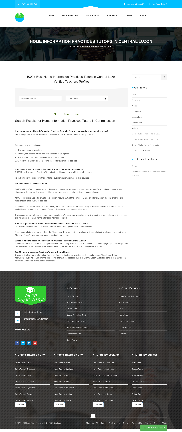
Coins (121, 309)
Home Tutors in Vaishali (101, 382)
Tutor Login (101, 423)
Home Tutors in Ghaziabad (64, 369)
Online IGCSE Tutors (141, 151)
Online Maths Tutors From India (145, 145)
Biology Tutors (137, 394)
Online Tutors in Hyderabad (25, 388)
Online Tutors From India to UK (145, 139)
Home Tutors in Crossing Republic (105, 375)
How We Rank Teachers (127, 321)
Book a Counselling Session (77, 315)
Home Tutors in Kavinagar (102, 394)
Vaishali (135, 128)
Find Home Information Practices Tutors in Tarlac (149, 174)
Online (66, 114)
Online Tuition (72, 309)
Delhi (134, 95)
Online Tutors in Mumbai (24, 400)
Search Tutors (70, 16)
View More (20, 405)
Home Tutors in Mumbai (62, 400)
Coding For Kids (125, 327)
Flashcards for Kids (74, 334)
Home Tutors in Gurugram (63, 382)
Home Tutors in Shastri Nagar (103, 369)
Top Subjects (92, 16)
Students (112, 16)
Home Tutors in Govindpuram (103, 363)
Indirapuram (137, 123)
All (55, 114)
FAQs (164, 423)
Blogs (143, 16)
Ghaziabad (136, 100)
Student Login (114, 423)
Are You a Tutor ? (159, 4)
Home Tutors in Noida (62, 363)
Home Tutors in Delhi (61, 375)
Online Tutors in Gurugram (24, 382)
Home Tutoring (72, 296)
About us (90, 423)
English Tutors (137, 388)
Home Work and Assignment (77, 327)
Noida (134, 106)
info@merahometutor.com (36, 319)
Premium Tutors (124, 302)
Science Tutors (137, 369)
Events (126, 423)
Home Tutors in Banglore (63, 394)
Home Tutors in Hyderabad (64, 388)
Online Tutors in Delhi (23, 375)
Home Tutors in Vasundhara (103, 400)
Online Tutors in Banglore (24, 394)
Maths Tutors (136, 363)
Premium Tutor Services (75, 302)
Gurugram (136, 111)
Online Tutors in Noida (23, 363)
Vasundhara (137, 117)
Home (51, 16)
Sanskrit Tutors (137, 400)
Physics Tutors (137, 375)
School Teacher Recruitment (129, 296)
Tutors (128, 16)
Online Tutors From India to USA (145, 134)
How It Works (123, 315)
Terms (156, 423)
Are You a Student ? (136, 4)
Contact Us (137, 423)
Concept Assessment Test (76, 321)
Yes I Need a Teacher (153, 427)
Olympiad (122, 334)
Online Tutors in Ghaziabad (25, 369)
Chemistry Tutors (138, 382)
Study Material (72, 340)
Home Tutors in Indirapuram (103, 388)
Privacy (147, 423)
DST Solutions (55, 423)
